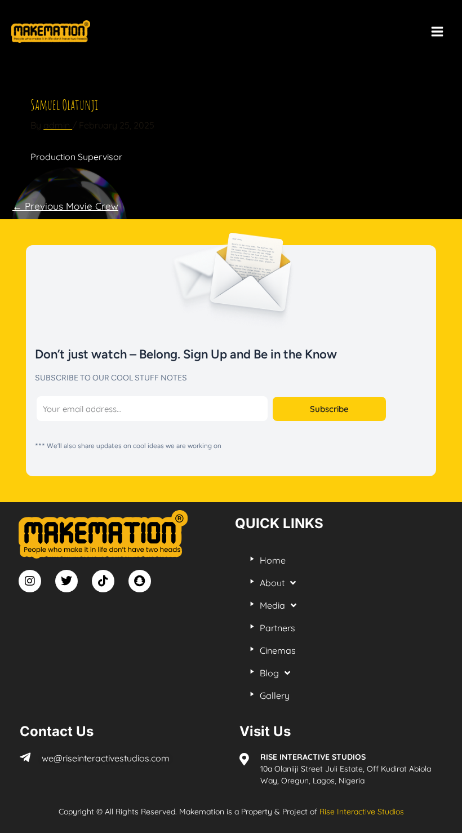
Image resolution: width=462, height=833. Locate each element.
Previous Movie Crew (65, 206)
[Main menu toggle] (437, 31)
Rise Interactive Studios (361, 812)
